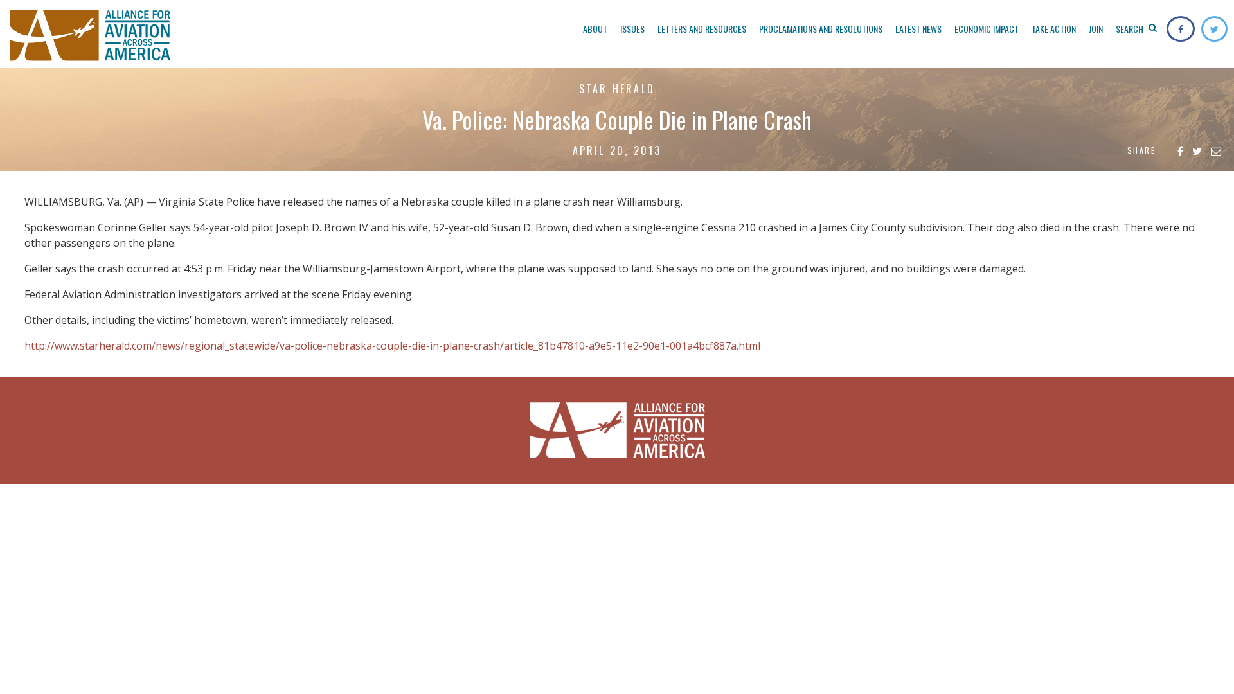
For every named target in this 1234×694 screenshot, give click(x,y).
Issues (632, 28)
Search (1130, 28)
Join (1096, 28)
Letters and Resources (701, 28)
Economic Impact (986, 28)
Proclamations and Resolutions (820, 28)
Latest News (918, 28)
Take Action (1054, 28)
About (595, 28)
